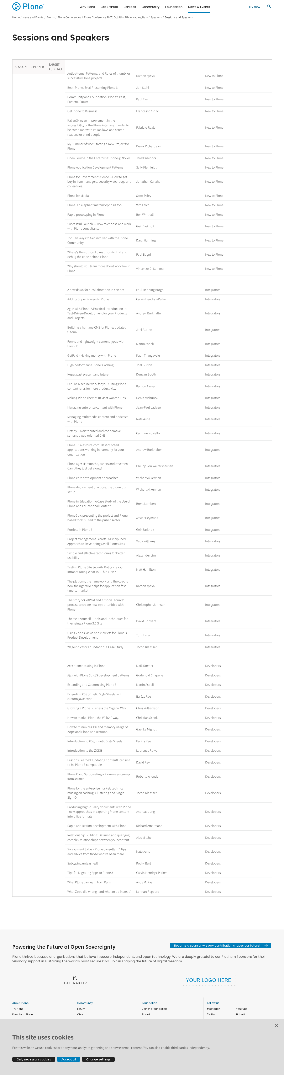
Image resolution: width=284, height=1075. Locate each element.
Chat (80, 1014)
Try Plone (17, 1009)
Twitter (211, 1014)
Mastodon (213, 1009)
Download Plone (22, 1014)
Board (146, 1014)
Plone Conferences (69, 17)
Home (16, 17)
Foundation (149, 1003)
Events (51, 17)
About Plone (20, 1003)
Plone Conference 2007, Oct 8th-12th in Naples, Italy (116, 17)
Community (85, 1003)
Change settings (98, 1059)
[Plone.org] (28, 6)
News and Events (33, 17)
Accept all (68, 1059)
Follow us (213, 1003)
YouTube (241, 1009)
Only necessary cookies (34, 1059)
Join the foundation (154, 1009)
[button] (220, 945)
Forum (81, 1009)
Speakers (156, 17)
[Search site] (268, 6)
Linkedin (241, 1014)
